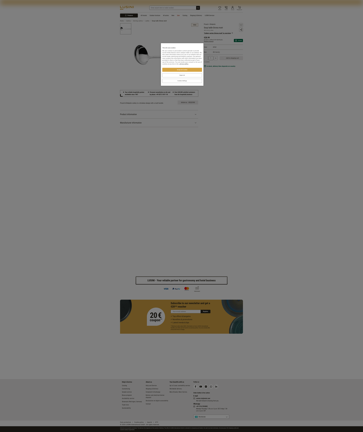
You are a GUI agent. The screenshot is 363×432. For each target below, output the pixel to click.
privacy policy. (184, 64)
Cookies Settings (182, 80)
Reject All (182, 75)
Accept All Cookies (182, 69)
